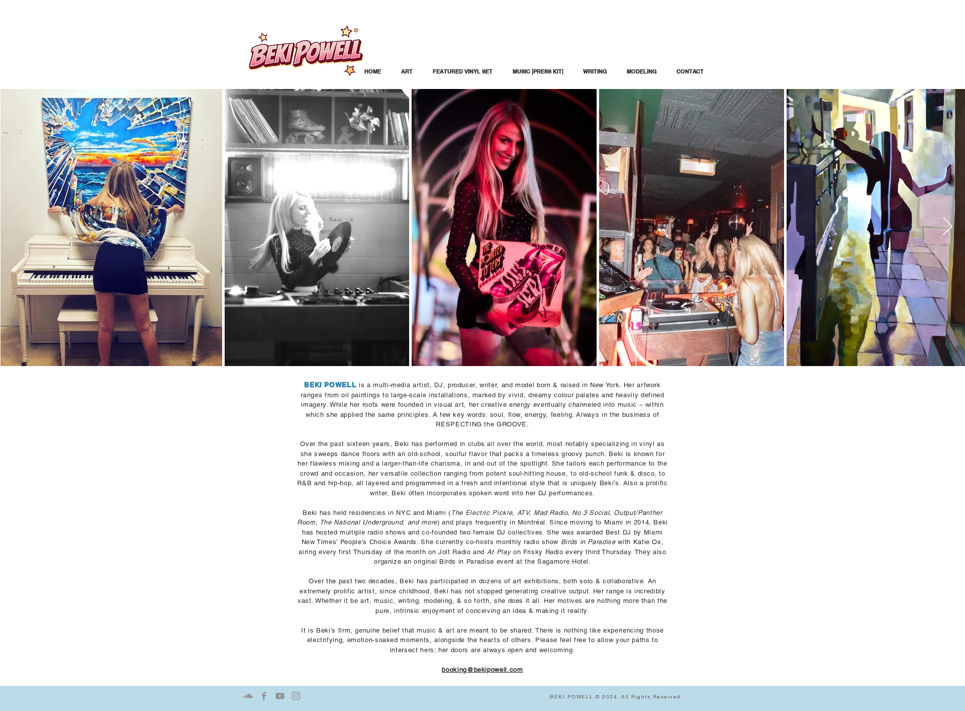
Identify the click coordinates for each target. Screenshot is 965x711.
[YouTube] (279, 695)
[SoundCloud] (247, 695)
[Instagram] (296, 695)
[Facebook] (263, 695)
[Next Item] (947, 227)
